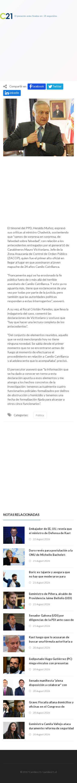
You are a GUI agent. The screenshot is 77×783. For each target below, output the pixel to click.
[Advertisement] (38, 190)
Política (40, 415)
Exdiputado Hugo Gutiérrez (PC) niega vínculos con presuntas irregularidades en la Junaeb (50, 663)
